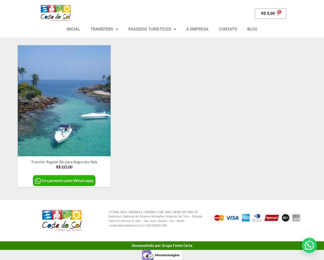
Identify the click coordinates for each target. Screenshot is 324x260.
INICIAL (73, 29)
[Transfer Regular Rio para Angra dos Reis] (64, 100)
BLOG (252, 29)
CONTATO (228, 29)
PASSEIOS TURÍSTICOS (149, 29)
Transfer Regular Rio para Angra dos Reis (64, 162)
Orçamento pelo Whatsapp (67, 180)
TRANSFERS (101, 29)
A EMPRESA (197, 29)
